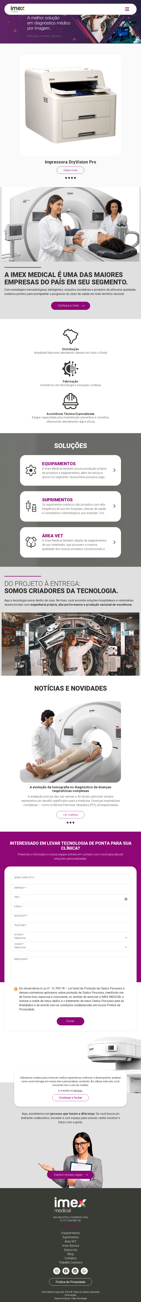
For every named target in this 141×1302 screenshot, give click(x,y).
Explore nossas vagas (68, 1174)
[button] (66, 177)
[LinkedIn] (75, 1271)
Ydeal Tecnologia (79, 1298)
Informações (70, 1295)
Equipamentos (70, 1233)
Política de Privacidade (70, 1282)
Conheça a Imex (68, 305)
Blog (70, 1254)
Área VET (71, 1241)
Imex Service (70, 1245)
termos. (78, 1090)
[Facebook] (65, 1271)
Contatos (71, 1258)
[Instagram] (56, 1271)
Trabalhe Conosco (70, 1262)
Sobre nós (70, 1250)
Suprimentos (70, 1237)
